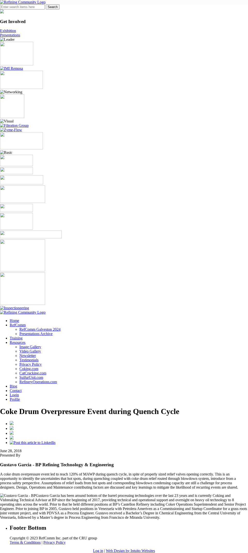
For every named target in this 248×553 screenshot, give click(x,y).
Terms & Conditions (25, 542)
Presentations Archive (36, 334)
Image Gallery (30, 347)
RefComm (18, 325)
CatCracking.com (32, 373)
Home (14, 321)
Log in (98, 551)
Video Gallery (30, 351)
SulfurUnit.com (31, 377)
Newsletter (27, 356)
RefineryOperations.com (38, 382)
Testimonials (29, 360)
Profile (15, 399)
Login (14, 395)
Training (16, 338)
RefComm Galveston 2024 (40, 329)
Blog (13, 386)
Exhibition (8, 31)
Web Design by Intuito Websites (130, 551)
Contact (16, 391)
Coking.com (28, 369)
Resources (17, 342)
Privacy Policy (30, 364)
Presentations (10, 35)
